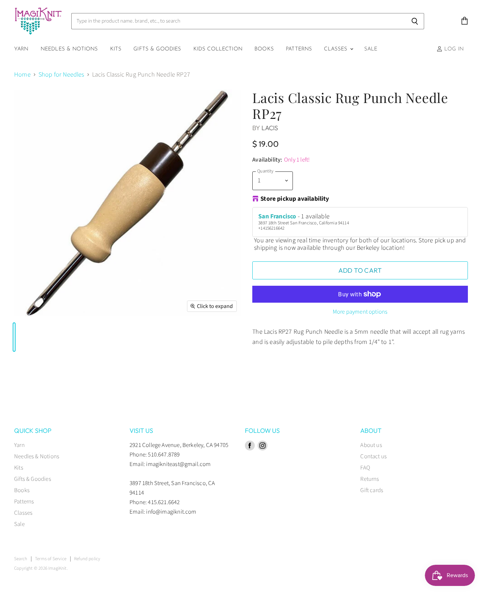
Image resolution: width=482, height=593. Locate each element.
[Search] (414, 21)
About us (371, 445)
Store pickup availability (294, 199)
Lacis (269, 128)
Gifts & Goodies (157, 49)
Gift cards (371, 490)
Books (264, 49)
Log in (453, 49)
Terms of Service (50, 559)
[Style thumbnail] (17, 337)
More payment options (360, 312)
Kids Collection (217, 49)
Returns (369, 479)
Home (22, 75)
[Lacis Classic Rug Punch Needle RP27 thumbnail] (14, 337)
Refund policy (87, 559)
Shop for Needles (61, 75)
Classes (336, 49)
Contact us (373, 456)
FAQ (365, 468)
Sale (371, 49)
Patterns (299, 49)
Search (20, 559)
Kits (116, 49)
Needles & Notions (69, 49)
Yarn (21, 49)
